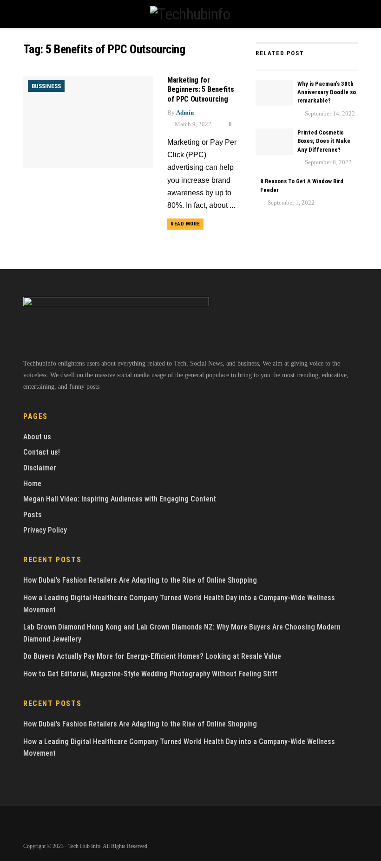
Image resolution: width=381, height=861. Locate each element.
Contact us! (41, 452)
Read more (185, 224)
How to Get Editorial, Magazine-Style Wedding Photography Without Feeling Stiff (150, 673)
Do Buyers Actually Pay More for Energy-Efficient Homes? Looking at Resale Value (152, 656)
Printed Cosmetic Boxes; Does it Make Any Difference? (323, 141)
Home (32, 483)
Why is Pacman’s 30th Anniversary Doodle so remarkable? (326, 92)
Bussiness (46, 86)
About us (37, 436)
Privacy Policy (45, 530)
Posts (32, 514)
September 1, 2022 (290, 202)
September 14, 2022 (329, 113)
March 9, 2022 (192, 124)
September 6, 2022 (327, 162)
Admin (185, 112)
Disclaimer (39, 467)
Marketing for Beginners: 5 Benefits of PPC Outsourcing (200, 90)
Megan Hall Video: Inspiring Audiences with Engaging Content (119, 499)
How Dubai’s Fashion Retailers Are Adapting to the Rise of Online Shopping (140, 580)
